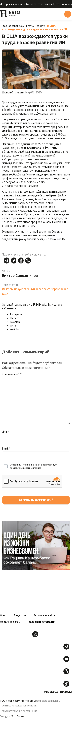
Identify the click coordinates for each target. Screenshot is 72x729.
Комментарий (11, 374)
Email (6, 448)
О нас (3, 615)
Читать (29, 26)
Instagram (16, 314)
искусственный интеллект (32, 289)
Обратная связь (10, 621)
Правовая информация (41, 621)
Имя (5, 432)
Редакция (20, 615)
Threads (14, 318)
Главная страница (12, 26)
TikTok (13, 325)
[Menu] (36, 14)
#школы (7, 289)
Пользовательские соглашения (18, 711)
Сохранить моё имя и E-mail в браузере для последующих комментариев (33, 466)
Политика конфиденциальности (18, 705)
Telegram (15, 322)
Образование (59, 289)
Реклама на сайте (44, 615)
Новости (40, 26)
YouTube (14, 329)
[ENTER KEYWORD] (67, 14)
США (5, 294)
